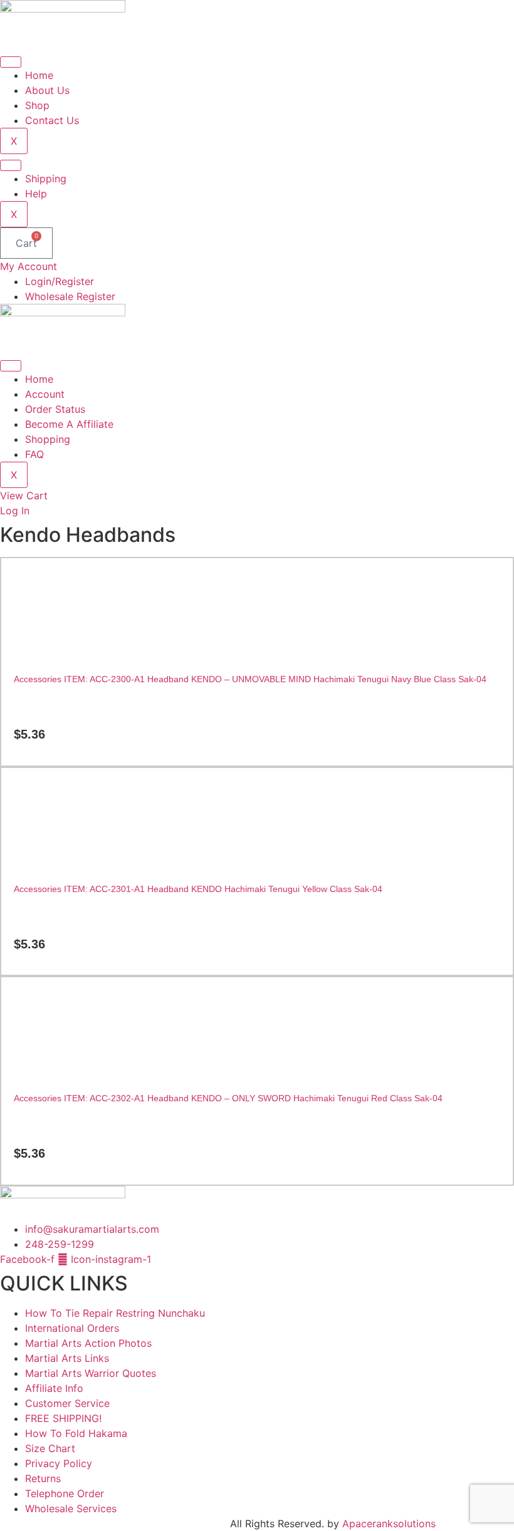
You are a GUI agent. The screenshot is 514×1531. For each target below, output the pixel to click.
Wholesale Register (70, 296)
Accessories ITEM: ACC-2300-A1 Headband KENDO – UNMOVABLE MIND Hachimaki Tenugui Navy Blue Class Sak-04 (250, 679)
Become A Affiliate (69, 424)
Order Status (55, 409)
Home (39, 75)
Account (45, 394)
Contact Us (52, 120)
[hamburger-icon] (10, 62)
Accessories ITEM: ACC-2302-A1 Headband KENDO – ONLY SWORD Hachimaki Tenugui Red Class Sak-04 (228, 1098)
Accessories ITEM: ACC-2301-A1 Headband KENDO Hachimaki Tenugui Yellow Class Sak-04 (198, 889)
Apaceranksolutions (389, 1523)
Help (36, 193)
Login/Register (59, 281)
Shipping (45, 178)
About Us (47, 90)
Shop (37, 105)
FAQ (34, 454)
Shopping (47, 439)
